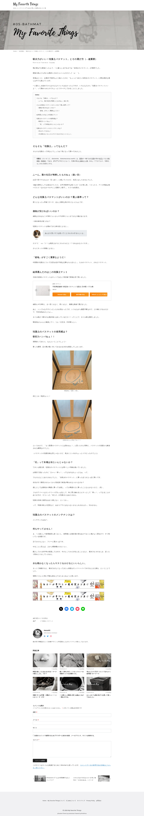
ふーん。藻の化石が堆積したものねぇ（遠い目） (54, 101)
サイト (35, 728)
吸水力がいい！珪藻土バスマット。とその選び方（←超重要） (43, 51)
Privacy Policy (90, 800)
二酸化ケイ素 (83, 161)
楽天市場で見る (80, 294)
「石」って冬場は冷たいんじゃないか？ (51, 124)
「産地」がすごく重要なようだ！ (49, 111)
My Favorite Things (25, 4)
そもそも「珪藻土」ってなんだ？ (47, 98)
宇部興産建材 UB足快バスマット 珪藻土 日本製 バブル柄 (73, 287)
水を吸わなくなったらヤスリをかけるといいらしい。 (55, 134)
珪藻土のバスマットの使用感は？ (47, 118)
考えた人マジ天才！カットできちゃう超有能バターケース (99, 672)
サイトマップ (81, 800)
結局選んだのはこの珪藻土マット (47, 115)
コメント (36, 740)
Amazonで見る (62, 294)
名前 (35, 712)
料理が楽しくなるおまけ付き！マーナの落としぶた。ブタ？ (45, 672)
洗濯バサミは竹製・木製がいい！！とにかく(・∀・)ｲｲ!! (45, 696)
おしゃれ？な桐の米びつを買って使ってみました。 (99, 696)
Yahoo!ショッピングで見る (99, 294)
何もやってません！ (45, 131)
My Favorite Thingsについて (56, 800)
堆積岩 (43, 161)
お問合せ (98, 800)
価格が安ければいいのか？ (47, 108)
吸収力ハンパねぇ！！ (46, 121)
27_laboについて (71, 800)
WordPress (84, 813)
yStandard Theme (61, 813)
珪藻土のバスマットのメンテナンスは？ (49, 128)
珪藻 (93, 159)
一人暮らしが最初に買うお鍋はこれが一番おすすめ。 (72, 696)
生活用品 (21, 51)
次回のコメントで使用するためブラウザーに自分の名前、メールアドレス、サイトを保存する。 (64, 735)
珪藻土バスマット (47, 621)
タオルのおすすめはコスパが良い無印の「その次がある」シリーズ (84, 779)
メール (36, 720)
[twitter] (47, 636)
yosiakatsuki (71, 813)
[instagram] (50, 636)
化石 (100, 159)
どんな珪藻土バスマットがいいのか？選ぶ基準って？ (53, 105)
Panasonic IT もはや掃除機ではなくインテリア (58, 779)
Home (15, 51)
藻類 (80, 159)
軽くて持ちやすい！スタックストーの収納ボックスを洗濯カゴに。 (72, 672)
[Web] (44, 636)
